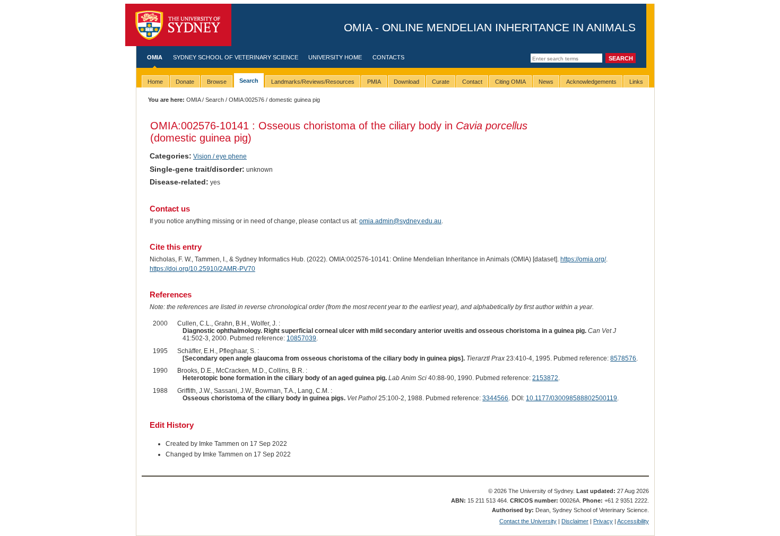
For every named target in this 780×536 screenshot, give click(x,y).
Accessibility (633, 521)
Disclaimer (574, 521)
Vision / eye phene (220, 156)
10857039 (301, 338)
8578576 (623, 358)
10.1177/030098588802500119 (571, 398)
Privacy (603, 521)
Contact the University (528, 521)
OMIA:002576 (246, 99)
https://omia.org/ (583, 259)
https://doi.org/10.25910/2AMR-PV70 (202, 269)
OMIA (154, 57)
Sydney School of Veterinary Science (235, 57)
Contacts (388, 57)
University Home (335, 57)
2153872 (545, 378)
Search (214, 99)
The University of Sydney (178, 25)
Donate (185, 81)
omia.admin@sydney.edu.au (400, 221)
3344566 (495, 398)
